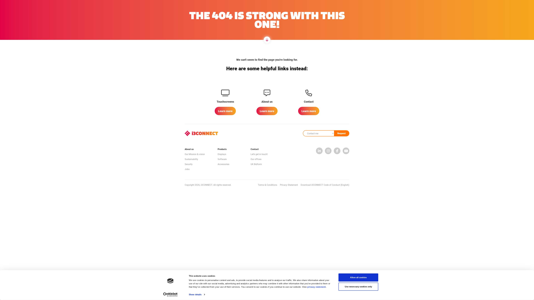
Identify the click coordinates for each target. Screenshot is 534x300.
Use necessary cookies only (358, 286)
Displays (222, 154)
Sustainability (191, 159)
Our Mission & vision (195, 154)
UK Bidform (256, 164)
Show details (195, 294)
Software (222, 159)
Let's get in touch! (259, 154)
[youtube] (346, 151)
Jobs (187, 169)
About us (189, 149)
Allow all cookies (358, 277)
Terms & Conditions (267, 184)
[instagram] (328, 151)
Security (189, 164)
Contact (255, 149)
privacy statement (316, 287)
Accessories (223, 164)
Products (222, 149)
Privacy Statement (289, 184)
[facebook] (337, 151)
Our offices (256, 159)
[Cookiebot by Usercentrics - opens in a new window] (170, 294)
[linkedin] (319, 151)
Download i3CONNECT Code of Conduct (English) (325, 184)
